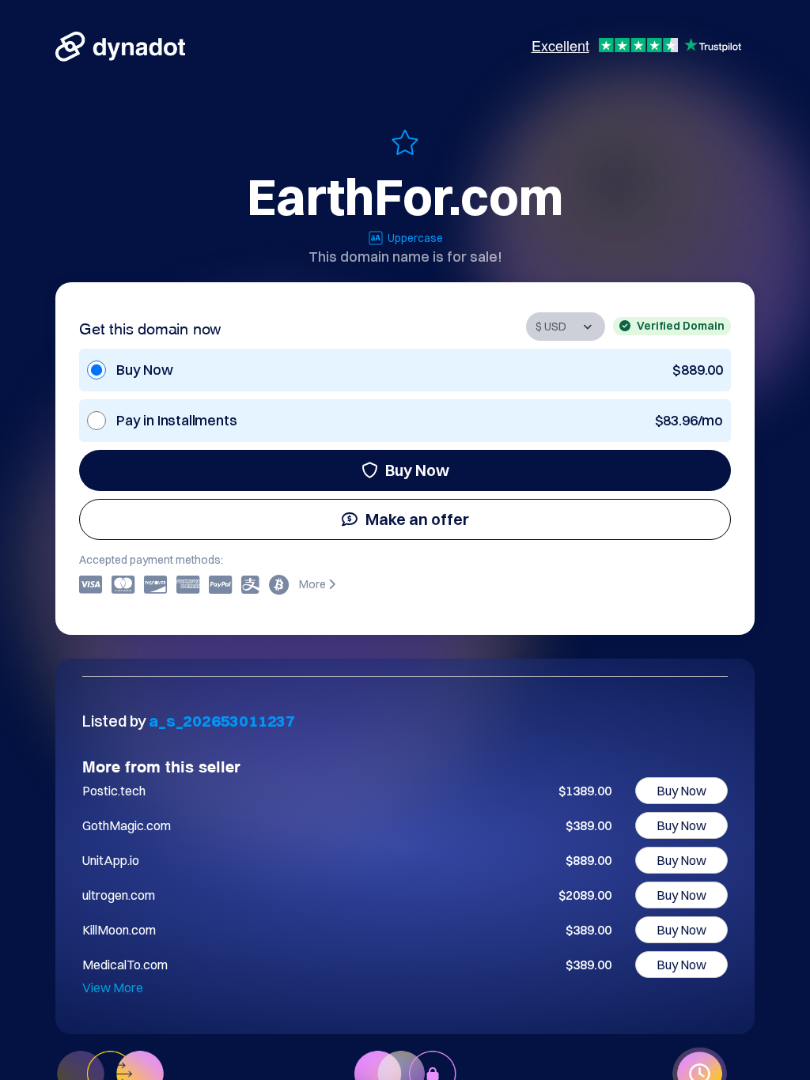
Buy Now (417, 470)
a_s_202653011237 (222, 721)
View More (112, 987)
